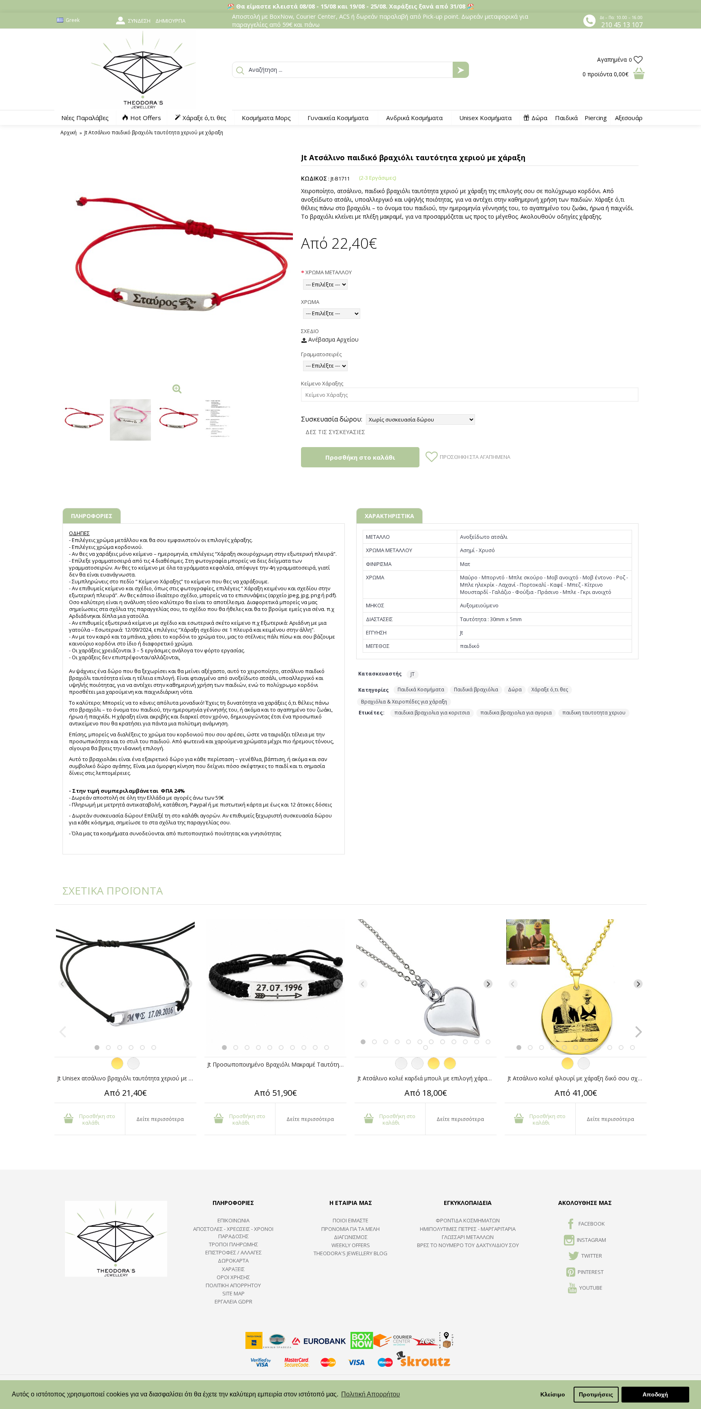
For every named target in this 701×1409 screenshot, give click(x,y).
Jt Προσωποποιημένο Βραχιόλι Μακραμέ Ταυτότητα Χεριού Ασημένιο (276, 1064)
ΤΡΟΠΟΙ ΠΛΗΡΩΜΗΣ (233, 1244)
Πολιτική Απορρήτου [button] (370, 1394)
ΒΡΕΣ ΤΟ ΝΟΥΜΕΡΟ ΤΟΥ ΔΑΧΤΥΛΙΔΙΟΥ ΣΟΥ (468, 1245)
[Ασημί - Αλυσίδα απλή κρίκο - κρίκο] (401, 1067)
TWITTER (591, 1255)
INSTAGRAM (591, 1239)
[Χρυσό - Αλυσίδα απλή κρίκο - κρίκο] (434, 1067)
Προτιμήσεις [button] (596, 1394)
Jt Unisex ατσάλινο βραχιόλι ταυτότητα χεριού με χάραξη (126, 1078)
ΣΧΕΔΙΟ (310, 331)
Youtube (590, 1287)
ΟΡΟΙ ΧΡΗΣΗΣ (233, 1277)
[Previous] (62, 983)
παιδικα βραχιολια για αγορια (516, 712)
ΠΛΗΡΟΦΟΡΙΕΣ (91, 516)
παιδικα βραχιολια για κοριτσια (432, 712)
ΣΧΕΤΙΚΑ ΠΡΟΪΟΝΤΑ (107, 890)
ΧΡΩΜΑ (310, 301)
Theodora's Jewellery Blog (350, 1253)
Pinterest (591, 1272)
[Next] (187, 983)
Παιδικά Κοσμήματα (421, 689)
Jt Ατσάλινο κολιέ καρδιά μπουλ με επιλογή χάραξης (426, 1078)
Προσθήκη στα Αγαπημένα (475, 456)
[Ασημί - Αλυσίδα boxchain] (417, 1067)
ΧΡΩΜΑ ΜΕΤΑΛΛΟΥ (328, 272)
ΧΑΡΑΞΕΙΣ (233, 1269)
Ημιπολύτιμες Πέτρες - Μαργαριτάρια (468, 1229)
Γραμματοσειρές (321, 354)
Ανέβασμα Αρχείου (333, 339)
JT (413, 674)
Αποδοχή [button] (655, 1394)
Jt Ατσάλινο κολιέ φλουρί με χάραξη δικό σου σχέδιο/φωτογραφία (577, 1078)
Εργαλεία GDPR (233, 1301)
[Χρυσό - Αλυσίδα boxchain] (450, 1067)
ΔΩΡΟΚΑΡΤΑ (233, 1260)
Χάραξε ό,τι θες (549, 689)
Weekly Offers (350, 1245)
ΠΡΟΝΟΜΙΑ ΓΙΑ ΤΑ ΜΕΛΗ (350, 1229)
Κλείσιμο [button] (552, 1394)
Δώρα (515, 689)
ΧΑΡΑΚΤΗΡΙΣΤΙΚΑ (389, 516)
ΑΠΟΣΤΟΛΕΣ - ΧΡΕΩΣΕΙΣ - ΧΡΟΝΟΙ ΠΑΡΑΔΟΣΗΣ (233, 1232)
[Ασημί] (133, 1067)
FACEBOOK (591, 1224)
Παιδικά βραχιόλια (476, 689)
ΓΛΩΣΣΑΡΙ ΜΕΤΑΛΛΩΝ (468, 1237)
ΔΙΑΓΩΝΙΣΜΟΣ (351, 1237)
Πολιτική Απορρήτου (233, 1285)
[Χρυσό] (117, 1067)
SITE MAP (233, 1293)
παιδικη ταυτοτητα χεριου (594, 712)
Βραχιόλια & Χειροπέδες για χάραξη (404, 701)
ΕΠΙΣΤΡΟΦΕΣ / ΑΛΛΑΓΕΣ (233, 1252)
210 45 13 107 (622, 24)
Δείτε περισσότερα (160, 1119)
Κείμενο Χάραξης (322, 383)
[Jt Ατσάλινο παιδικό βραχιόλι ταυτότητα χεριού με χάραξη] (177, 264)
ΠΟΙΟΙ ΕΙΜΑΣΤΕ (350, 1220)
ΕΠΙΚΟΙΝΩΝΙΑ (233, 1220)
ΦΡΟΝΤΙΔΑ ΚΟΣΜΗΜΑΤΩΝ (468, 1220)
